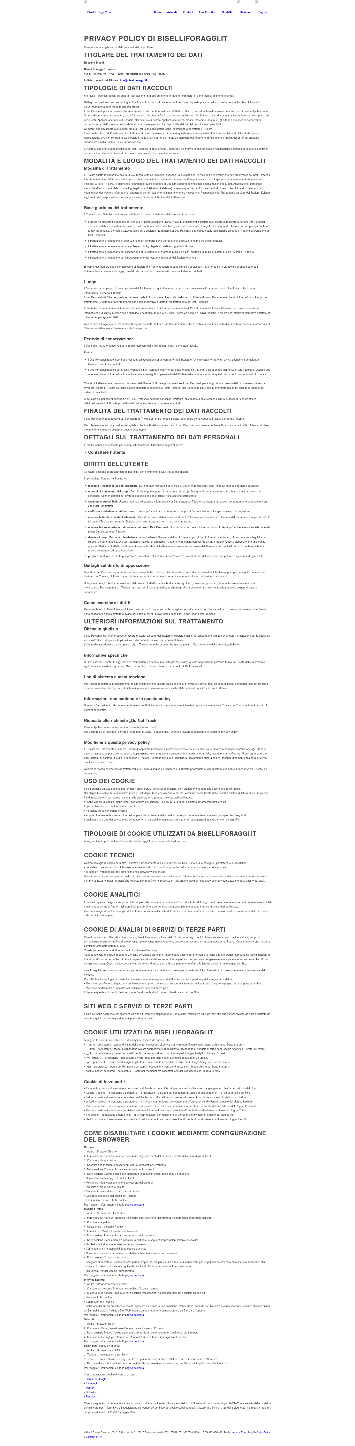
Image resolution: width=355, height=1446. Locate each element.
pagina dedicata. (135, 1315)
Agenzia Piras (239, 1432)
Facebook (92, 1383)
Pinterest (91, 1396)
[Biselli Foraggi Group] (98, 12)
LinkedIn (91, 1392)
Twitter (90, 1388)
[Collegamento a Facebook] (268, 1441)
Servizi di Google (96, 1379)
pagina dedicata (134, 1204)
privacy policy (95, 1436)
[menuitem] (157, 12)
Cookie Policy (263, 1432)
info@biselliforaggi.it (133, 80)
